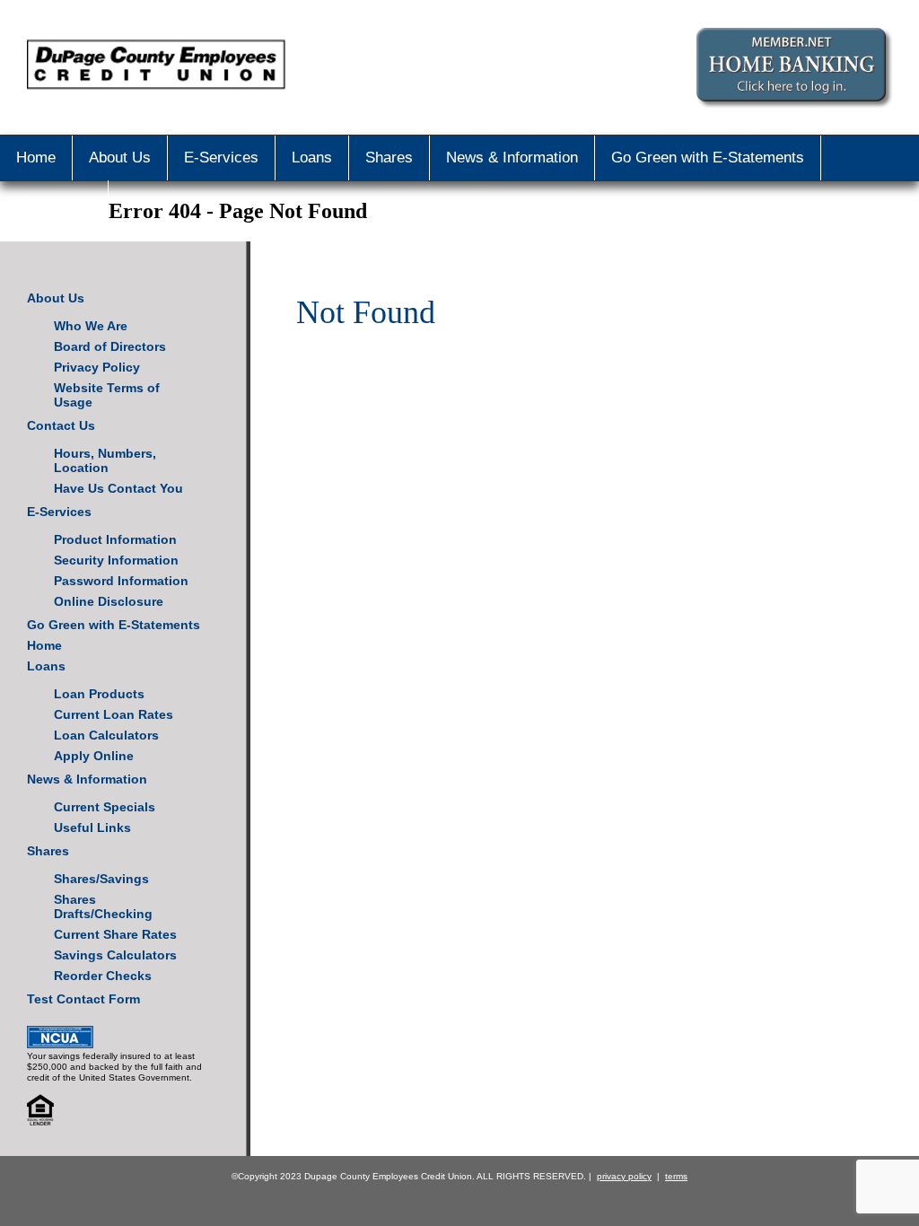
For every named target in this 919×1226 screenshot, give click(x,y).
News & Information (512, 157)
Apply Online (94, 756)
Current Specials (104, 807)
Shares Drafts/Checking (103, 906)
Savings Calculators (115, 955)
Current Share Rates (115, 934)
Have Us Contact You (118, 488)
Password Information (121, 581)
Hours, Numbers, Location (105, 460)
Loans (312, 157)
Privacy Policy (97, 367)
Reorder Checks (103, 975)
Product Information (115, 539)
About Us (120, 157)
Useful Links (92, 827)
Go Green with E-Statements (707, 157)
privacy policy (624, 1176)
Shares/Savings (101, 878)
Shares (389, 157)
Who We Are (90, 326)
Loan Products (99, 694)
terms (676, 1176)
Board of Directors (110, 346)
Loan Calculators (106, 735)
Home (36, 157)
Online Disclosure (108, 601)
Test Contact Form (83, 999)
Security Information (116, 560)
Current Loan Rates (113, 714)
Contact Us (54, 202)
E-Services (221, 157)
